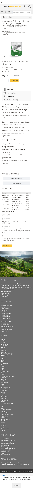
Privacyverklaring (6, 450)
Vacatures (4, 453)
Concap (3, 365)
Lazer (2, 374)
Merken (4, 335)
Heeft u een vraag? (12, 100)
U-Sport (3, 422)
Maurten (3, 379)
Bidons (3, 307)
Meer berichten (7, 245)
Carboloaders (5, 309)
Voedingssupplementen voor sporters (13, 33)
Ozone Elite (4, 397)
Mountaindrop (5, 387)
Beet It (3, 347)
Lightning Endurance (7, 376)
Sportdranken (5, 328)
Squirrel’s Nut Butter (7, 414)
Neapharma (4, 390)
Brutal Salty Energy (6, 354)
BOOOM (3, 357)
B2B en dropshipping (7, 442)
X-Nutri (3, 430)
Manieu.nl (29, 471)
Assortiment (6, 301)
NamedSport (5, 389)
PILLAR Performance (7, 403)
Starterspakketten (6, 329)
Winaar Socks (5, 429)
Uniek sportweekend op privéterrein (12, 463)
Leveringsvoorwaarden (8, 448)
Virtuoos (3, 425)
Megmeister (4, 382)
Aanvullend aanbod (9, 459)
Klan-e (3, 373)
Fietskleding (4, 315)
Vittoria (3, 424)
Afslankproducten (6, 305)
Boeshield (4, 355)
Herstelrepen (5, 324)
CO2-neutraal (5, 445)
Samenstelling (11, 93)
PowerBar (4, 405)
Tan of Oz (4, 418)
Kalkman (3, 378)
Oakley (3, 394)
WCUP (2, 427)
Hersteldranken (5, 323)
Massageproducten (7, 326)
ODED (2, 395)
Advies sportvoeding (16, 178)
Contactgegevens (8, 280)
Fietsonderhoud (6, 316)
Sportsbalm (4, 413)
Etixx (2, 368)
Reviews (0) (10, 96)
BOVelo (3, 360)
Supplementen (5, 331)
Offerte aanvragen (16, 183)
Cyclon (3, 366)
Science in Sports (6, 409)
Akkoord (16, 486)
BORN (2, 358)
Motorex (3, 384)
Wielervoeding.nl (8, 435)
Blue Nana (4, 352)
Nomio (3, 392)
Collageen (5, 34)
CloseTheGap (5, 363)
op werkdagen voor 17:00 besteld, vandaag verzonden (15, 70)
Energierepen (5, 312)
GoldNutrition (5, 371)
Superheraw (4, 416)
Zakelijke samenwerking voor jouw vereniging (15, 464)
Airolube (3, 341)
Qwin (2, 408)
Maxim (3, 381)
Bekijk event (27, 196)
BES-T (2, 349)
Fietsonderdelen (6, 318)
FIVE (2, 370)
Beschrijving (10, 89)
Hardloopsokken (6, 321)
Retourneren (5, 451)
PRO (2, 406)
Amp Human (5, 344)
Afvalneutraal (5, 439)
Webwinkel (5, 31)
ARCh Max (4, 346)
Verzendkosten (5, 455)
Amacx (3, 342)
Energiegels (4, 310)
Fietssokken (4, 320)
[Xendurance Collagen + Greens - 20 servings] (16, 47)
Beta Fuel (4, 350)
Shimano (3, 411)
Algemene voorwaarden (8, 440)
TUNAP (3, 421)
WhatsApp (10, 289)
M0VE (2, 386)
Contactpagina (5, 447)
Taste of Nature (5, 419)
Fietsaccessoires (6, 313)
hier (6, 285)
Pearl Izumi (4, 400)
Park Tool (3, 398)
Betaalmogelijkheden (7, 443)
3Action (3, 339)
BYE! (2, 362)
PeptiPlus (4, 402)
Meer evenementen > (8, 211)
